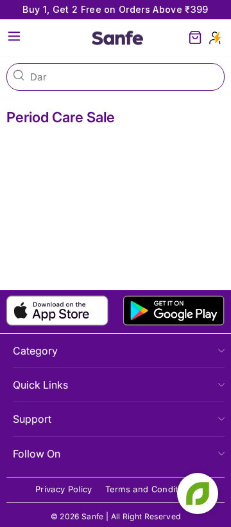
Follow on (36, 453)
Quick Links (40, 384)
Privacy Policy (63, 489)
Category (35, 350)
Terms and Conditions (150, 489)
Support (32, 418)
